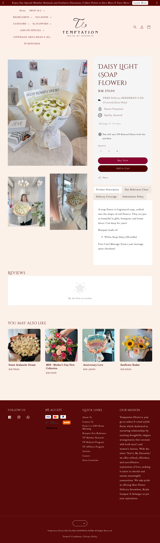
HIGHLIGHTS (21, 17)
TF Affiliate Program (93, 446)
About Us (87, 417)
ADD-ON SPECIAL (30, 30)
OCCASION (41, 17)
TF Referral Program (93, 442)
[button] (135, 27)
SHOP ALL (35, 10)
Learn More (140, 2)
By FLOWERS (40, 23)
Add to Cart (123, 168)
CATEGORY (20, 23)
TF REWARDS (32, 43)
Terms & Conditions (72, 536)
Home (22, 10)
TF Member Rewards (93, 437)
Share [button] (105, 177)
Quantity (102, 145)
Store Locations (90, 460)
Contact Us (88, 421)
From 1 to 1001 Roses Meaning (93, 427)
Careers (86, 455)
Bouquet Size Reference (94, 433)
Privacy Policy (90, 536)
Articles (86, 451)
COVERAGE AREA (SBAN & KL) (32, 37)
